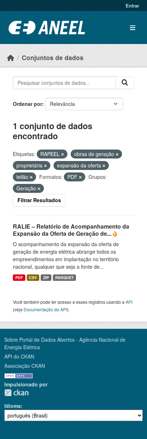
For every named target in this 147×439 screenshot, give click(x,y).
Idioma (12, 405)
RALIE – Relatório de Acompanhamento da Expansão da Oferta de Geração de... (71, 230)
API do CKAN (19, 356)
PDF (19, 277)
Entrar (132, 5)
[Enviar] (125, 82)
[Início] (10, 57)
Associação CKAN (24, 365)
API (129, 302)
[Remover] (62, 154)
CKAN (16, 392)
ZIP (46, 277)
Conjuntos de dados (52, 57)
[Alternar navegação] (132, 28)
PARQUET (64, 277)
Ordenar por (27, 103)
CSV (33, 277)
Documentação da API (45, 309)
